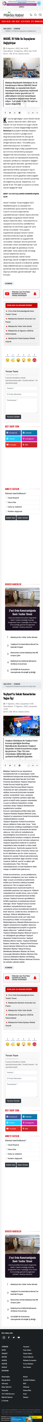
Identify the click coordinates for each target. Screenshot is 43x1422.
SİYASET (5, 1353)
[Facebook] (9, 1337)
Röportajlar (6, 1377)
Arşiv (25, 1394)
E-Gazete (5, 1401)
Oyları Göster (22, 518)
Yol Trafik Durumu (8, 1394)
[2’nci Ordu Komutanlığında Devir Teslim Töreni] (22, 598)
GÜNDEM (17, 29)
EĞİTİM (4, 1357)
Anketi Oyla (10, 518)
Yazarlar (26, 1347)
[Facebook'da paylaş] (5, 113)
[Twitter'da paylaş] (10, 113)
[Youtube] (19, 1337)
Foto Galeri (27, 1350)
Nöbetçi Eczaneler (29, 1360)
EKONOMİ (5, 1371)
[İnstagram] (4, 1337)
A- (37, 113)
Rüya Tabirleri (7, 1387)
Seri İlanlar (27, 1367)
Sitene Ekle (27, 1390)
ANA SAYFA (7, 29)
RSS (26, 445)
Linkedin (28, 433)
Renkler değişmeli (15, 511)
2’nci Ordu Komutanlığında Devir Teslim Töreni (22, 612)
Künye (25, 1377)
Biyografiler (6, 1380)
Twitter (12, 439)
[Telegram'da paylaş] (19, 113)
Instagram (29, 439)
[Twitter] (14, 1337)
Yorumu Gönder (13, 417)
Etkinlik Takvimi (7, 1397)
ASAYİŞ (4, 1360)
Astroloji (5, 1383)
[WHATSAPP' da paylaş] (15, 113)
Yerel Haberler (28, 1357)
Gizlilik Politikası (29, 1380)
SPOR (4, 1350)
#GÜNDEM (8, 283)
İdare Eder (12, 502)
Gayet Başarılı (13, 498)
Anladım (35, 1417)
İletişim (25, 1397)
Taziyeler (5, 1390)
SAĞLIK (4, 1367)
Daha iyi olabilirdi (15, 507)
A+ (33, 113)
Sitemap (26, 1387)
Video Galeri (27, 1353)
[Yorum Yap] (29, 113)
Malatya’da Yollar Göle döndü (20, 326)
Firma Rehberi (28, 1364)
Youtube (12, 445)
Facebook (13, 433)
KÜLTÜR (4, 1364)
